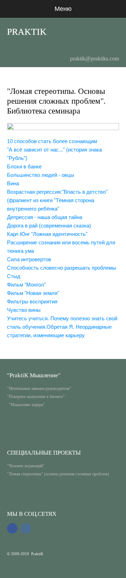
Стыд (13, 276)
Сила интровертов (29, 259)
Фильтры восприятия (32, 301)
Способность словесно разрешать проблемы (61, 268)
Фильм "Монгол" (26, 285)
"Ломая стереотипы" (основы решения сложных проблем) (58, 473)
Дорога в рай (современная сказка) (49, 226)
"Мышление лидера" (27, 404)
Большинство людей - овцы (40, 175)
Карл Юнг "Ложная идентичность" (47, 234)
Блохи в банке (24, 166)
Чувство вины (24, 310)
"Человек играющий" (25, 465)
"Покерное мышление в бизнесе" (36, 396)
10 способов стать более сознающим (52, 141)
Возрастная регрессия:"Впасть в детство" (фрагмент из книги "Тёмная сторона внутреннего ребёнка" (57, 200)
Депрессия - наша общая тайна (44, 217)
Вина (13, 183)
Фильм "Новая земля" (33, 293)
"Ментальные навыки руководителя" (39, 388)
